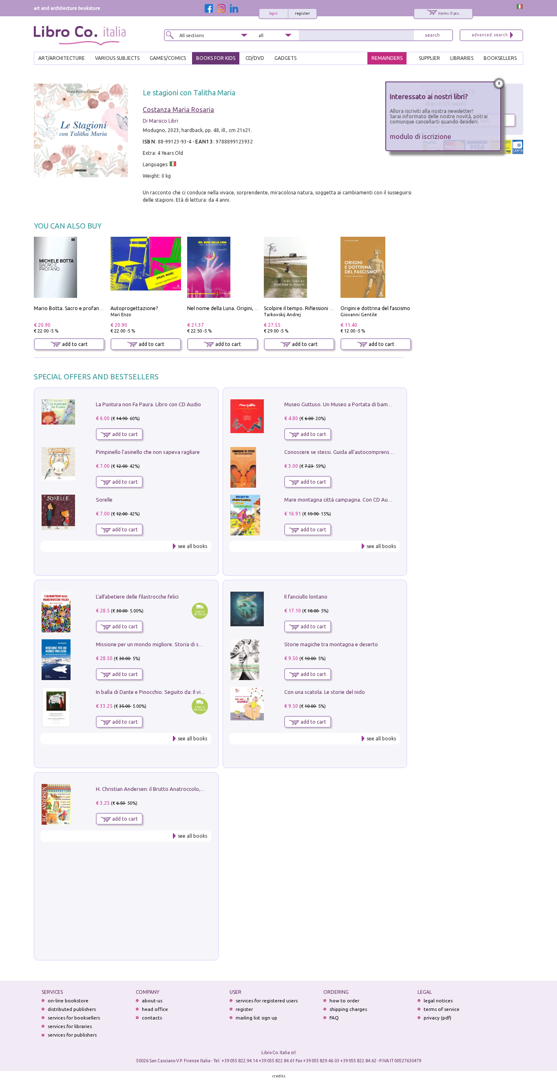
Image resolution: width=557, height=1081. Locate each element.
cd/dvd (254, 58)
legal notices (438, 1000)
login (273, 13)
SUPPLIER (429, 58)
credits (278, 1076)
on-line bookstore (68, 1000)
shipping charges (348, 1009)
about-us (152, 1000)
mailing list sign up (256, 1017)
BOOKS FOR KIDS (215, 58)
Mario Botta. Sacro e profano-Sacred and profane (91, 308)
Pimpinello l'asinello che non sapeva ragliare (148, 452)
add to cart (74, 344)
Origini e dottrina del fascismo (375, 308)
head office (155, 1009)
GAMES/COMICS (168, 58)
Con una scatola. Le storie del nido (324, 692)
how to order (344, 1000)
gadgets (285, 58)
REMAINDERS (386, 58)
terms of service (442, 1009)
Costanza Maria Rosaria (178, 109)
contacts (152, 1017)
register (302, 13)
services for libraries (70, 1026)
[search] (432, 35)
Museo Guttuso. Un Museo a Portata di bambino (341, 404)
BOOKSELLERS (500, 58)
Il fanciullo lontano (305, 596)
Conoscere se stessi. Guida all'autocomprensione (342, 452)
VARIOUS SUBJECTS (117, 58)
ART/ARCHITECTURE (61, 58)
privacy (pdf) (437, 1017)
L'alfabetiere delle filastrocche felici (137, 596)
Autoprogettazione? (134, 308)
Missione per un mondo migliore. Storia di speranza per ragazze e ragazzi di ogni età (197, 644)
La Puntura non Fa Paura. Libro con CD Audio (148, 404)
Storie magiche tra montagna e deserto (331, 644)
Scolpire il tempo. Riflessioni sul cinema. (309, 308)
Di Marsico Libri (160, 120)
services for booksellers (74, 1017)
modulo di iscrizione (420, 136)
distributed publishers (72, 1009)
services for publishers (72, 1034)
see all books (192, 546)
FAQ (334, 1017)
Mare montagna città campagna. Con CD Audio (340, 499)
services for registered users (267, 1000)
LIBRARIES (461, 58)
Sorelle (104, 499)
